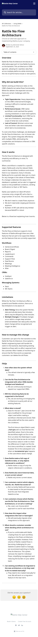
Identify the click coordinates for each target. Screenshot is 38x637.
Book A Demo (11, 621)
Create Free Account (24, 621)
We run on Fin (20, 631)
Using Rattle (17, 23)
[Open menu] (34, 3)
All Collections (6, 23)
